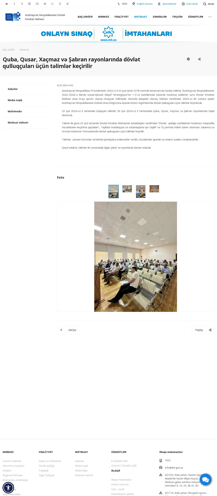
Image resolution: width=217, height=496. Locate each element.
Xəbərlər (13, 89)
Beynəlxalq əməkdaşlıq (15, 480)
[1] (135, 256)
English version (145, 3)
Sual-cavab (192, 3)
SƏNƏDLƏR (160, 16)
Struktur (7, 470)
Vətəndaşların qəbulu (122, 493)
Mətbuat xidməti (18, 122)
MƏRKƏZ (103, 16)
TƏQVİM (177, 16)
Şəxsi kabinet (169, 3)
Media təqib (15, 100)
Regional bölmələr (13, 475)
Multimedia (15, 111)
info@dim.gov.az (174, 467)
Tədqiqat (43, 470)
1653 (167, 460)
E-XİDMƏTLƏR (119, 461)
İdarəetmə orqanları (13, 465)
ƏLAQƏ (115, 470)
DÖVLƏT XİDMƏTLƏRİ (124, 465)
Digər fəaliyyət (47, 475)
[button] (8, 488)
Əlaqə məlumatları (121, 479)
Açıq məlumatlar (12, 494)
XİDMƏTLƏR (195, 16)
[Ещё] (210, 17)
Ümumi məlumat (12, 461)
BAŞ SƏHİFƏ (85, 16)
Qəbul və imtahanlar (50, 461)
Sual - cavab (117, 489)
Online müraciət (120, 484)
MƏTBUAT (140, 16)
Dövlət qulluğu (47, 465)
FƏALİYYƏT (122, 16)
